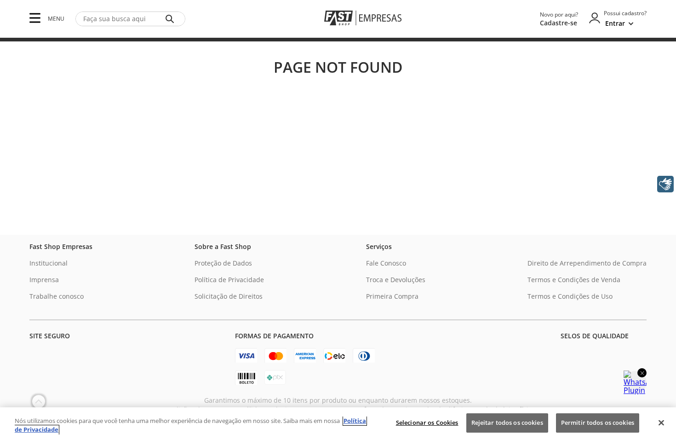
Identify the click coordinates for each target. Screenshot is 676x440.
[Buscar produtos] (172, 19)
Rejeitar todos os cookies (507, 422)
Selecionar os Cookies (427, 422)
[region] (338, 423)
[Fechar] (661, 422)
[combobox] (130, 19)
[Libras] (665, 184)
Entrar (615, 23)
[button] (34, 18)
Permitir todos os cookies (597, 422)
